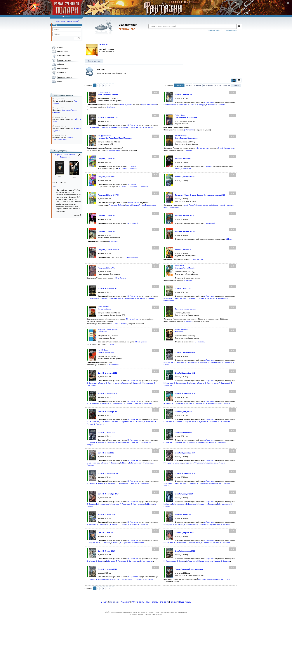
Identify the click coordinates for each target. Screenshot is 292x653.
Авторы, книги (62, 51)
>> (66, 211)
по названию (208, 85)
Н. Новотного (143, 187)
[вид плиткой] (233, 80)
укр (117, 602)
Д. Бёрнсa (123, 324)
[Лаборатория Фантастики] (104, 26)
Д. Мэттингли (189, 130)
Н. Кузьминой (132, 223)
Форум (59, 81)
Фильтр (236, 85)
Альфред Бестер (104, 136)
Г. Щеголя (229, 239)
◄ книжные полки (94, 61)
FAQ (133, 602)
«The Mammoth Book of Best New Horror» (214, 579)
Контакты (140, 602)
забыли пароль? (73, 21)
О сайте (104, 602)
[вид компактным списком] (239, 80)
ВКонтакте (164, 602)
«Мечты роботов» (132, 319)
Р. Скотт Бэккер (104, 92)
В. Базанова (211, 105)
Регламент (125, 602)
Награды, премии (64, 60)
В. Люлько (147, 463)
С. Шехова (220, 105)
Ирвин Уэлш (179, 265)
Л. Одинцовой (92, 298)
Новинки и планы (63, 56)
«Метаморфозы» (141, 342)
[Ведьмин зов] (74, 175)
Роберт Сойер (180, 115)
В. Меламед (113, 241)
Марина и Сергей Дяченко (108, 329)
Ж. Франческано (113, 150)
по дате (188, 85)
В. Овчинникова (169, 105)
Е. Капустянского (135, 127)
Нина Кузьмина (132, 257)
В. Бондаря (201, 105)
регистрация (60, 21)
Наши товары (185, 602)
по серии (226, 85)
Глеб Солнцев (197, 260)
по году (218, 85)
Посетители (61, 73)
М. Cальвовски (112, 365)
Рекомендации (62, 68)
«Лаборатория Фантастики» (151, 614)
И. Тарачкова (209, 102)
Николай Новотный (132, 205)
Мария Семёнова (181, 329)
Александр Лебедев (116, 205)
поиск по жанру (214, 30)
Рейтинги (60, 64)
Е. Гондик (110, 344)
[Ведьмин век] (59, 174)
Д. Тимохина (200, 342)
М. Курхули (104, 403)
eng (110, 602)
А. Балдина (123, 127)
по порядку (179, 85)
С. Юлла (114, 324)
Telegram (174, 602)
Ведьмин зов (65, 157)
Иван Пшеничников (148, 205)
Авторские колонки (64, 77)
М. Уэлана (187, 321)
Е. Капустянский (209, 463)
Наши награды (152, 602)
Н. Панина (192, 105)
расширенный (231, 30)
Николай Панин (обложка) (192, 205)
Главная (60, 47)
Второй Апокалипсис (149, 105)
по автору (197, 85)
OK (77, 38)
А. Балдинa (205, 543)
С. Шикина (111, 107)
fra (114, 602)
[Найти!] (239, 26)
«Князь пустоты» (125, 105)
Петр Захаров (120, 278)
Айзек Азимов (103, 307)
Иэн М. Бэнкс (103, 350)
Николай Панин (133, 203)
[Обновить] (79, 156)
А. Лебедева (132, 168)
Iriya (54, 187)
